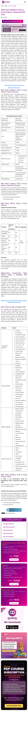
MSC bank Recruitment (10, 513)
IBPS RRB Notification (8, 523)
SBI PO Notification (8, 530)
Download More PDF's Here (12, 21)
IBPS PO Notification (8, 533)
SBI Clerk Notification (8, 536)
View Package (14, 559)
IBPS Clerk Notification (9, 527)
